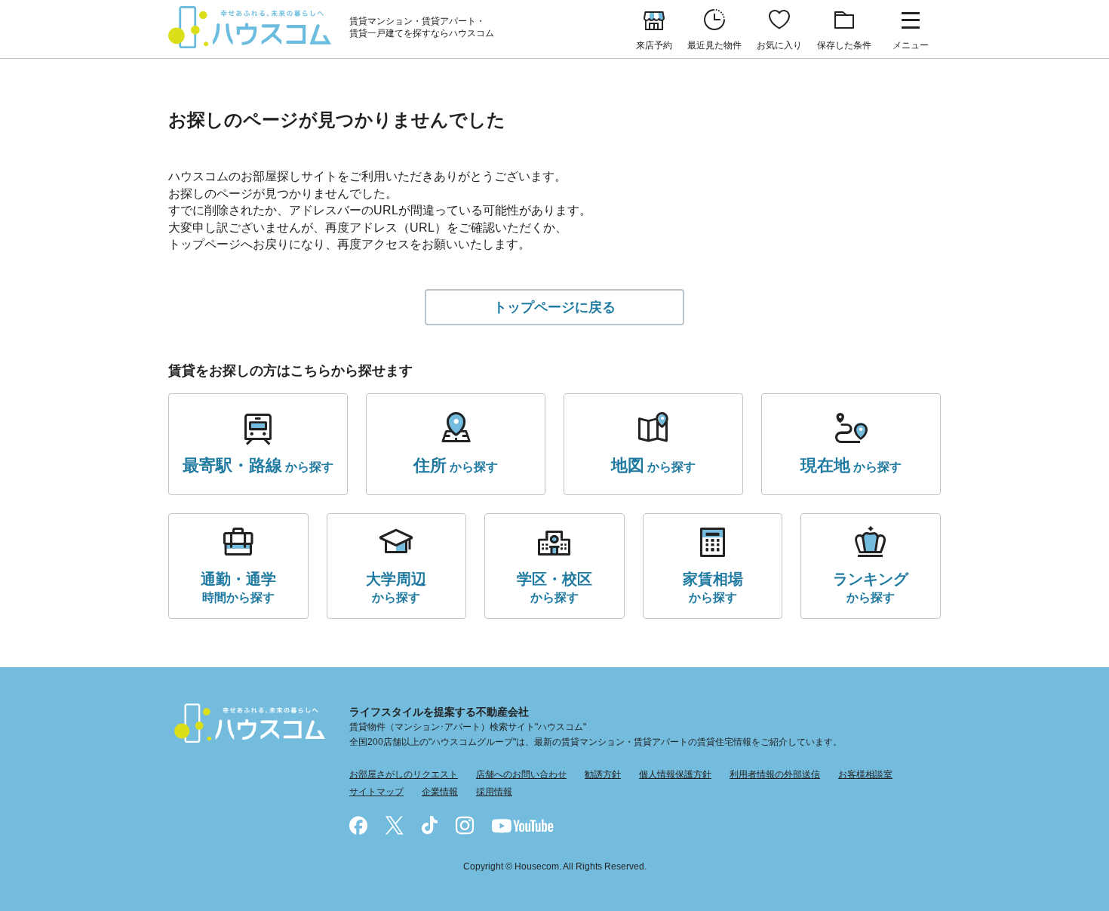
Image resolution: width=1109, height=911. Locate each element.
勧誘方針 (603, 774)
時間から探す (238, 587)
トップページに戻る (554, 307)
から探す (258, 465)
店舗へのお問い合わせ (521, 774)
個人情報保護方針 (675, 774)
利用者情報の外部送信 (775, 774)
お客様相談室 (865, 774)
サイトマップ (376, 791)
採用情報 (494, 791)
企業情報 (440, 791)
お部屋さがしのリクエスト (403, 774)
